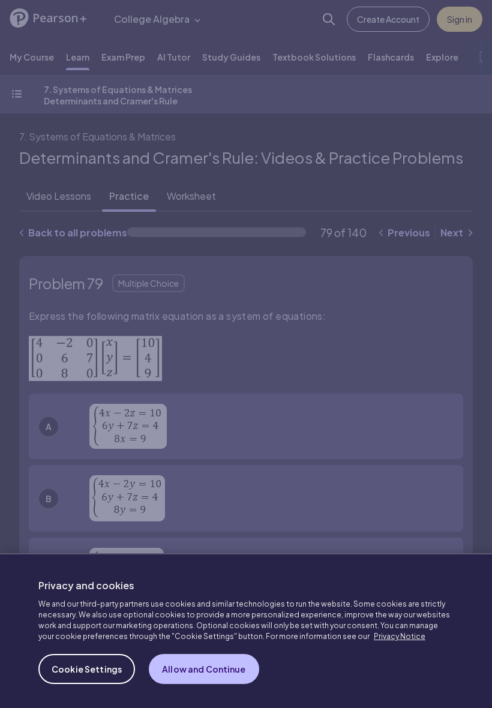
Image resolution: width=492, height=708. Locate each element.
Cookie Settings (87, 669)
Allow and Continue (204, 669)
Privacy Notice (399, 636)
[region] (246, 630)
